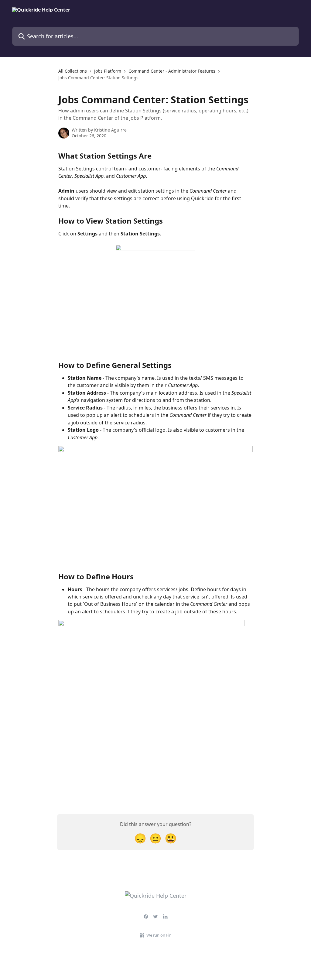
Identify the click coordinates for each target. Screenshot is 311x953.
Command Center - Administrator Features (171, 71)
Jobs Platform (107, 71)
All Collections (72, 71)
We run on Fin (159, 935)
